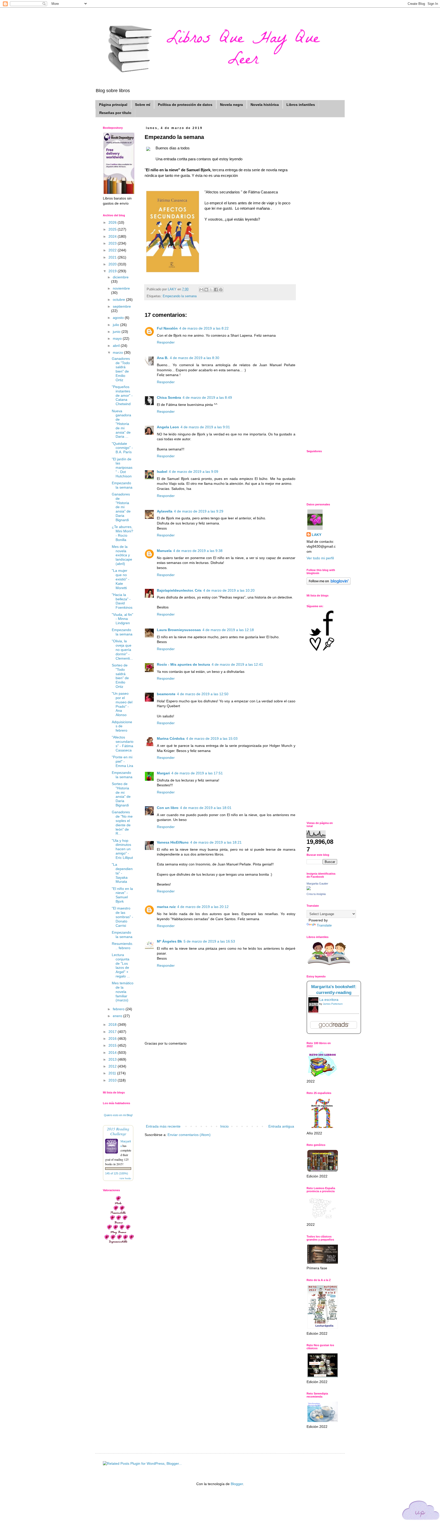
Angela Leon (168, 427)
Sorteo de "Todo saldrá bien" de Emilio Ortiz (120, 676)
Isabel (162, 472)
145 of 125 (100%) (116, 1173)
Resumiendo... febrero (122, 946)
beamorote (166, 694)
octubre (119, 299)
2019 (113, 271)
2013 (113, 1059)
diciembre (121, 277)
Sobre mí (142, 105)
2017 (113, 1032)
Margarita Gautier (317, 883)
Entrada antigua (281, 1126)
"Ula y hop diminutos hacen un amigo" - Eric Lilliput (122, 849)
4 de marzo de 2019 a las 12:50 (202, 694)
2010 (113, 1080)
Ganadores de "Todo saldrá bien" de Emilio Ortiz (121, 369)
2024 (113, 236)
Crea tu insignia (316, 893)
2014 (113, 1052)
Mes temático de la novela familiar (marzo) (122, 991)
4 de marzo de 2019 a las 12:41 (237, 664)
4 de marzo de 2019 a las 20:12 (203, 907)
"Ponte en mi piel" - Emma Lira (122, 761)
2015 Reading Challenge (118, 1131)
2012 (113, 1066)
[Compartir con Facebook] (215, 289)
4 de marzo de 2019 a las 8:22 (204, 328)
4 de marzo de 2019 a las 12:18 (228, 630)
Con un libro (167, 808)
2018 (113, 1024)
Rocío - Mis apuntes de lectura (183, 664)
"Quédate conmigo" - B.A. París (122, 448)
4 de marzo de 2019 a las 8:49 (207, 397)
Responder (166, 342)
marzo (118, 352)
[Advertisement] (220, 1085)
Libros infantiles (300, 105)
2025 (113, 229)
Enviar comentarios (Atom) (189, 1135)
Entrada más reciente (163, 1126)
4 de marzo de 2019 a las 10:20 (229, 590)
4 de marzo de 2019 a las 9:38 (198, 551)
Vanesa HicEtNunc (173, 842)
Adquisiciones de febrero (122, 726)
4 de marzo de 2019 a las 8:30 (194, 358)
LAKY (316, 535)
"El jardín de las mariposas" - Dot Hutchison (122, 467)
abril (117, 346)
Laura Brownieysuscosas (179, 630)
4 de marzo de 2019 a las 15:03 (212, 738)
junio (117, 332)
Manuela (164, 551)
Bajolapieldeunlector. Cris (179, 590)
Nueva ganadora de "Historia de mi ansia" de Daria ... (121, 424)
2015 (113, 1045)
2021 (113, 257)
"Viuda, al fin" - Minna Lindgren (122, 619)
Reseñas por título (115, 113)
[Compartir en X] (211, 289)
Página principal (113, 105)
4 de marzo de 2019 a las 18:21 (216, 842)
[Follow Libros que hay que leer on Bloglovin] (329, 583)
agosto (119, 318)
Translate (324, 925)
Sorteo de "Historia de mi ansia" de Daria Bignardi (121, 794)
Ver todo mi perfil (320, 558)
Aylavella (164, 511)
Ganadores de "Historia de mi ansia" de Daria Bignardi (121, 507)
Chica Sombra (169, 397)
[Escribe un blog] (206, 289)
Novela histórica (265, 105)
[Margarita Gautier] (309, 889)
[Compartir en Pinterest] (220, 289)
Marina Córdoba (171, 738)
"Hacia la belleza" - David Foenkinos (122, 601)
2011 (112, 1073)
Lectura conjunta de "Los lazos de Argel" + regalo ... (121, 965)
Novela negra (231, 105)
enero (118, 1016)
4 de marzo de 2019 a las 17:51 (197, 773)
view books (125, 1178)
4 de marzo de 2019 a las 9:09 (193, 472)
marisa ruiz (166, 907)
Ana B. (162, 358)
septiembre (122, 306)
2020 (113, 264)
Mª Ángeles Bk (169, 941)
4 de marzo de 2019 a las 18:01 (205, 808)
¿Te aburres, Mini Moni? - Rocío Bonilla (122, 533)
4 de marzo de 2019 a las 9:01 (205, 427)
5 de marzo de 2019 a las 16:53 (209, 941)
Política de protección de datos (185, 105)
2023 (113, 243)
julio (116, 325)
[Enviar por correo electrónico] (201, 289)
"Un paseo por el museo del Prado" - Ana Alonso (122, 704)
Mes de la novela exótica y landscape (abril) (122, 555)
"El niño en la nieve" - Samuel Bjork (122, 895)
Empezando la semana (180, 296)
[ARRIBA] (421, 1511)
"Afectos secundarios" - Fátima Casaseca (122, 743)
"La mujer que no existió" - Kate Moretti (120, 579)
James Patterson (333, 1003)
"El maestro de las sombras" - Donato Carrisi (122, 916)
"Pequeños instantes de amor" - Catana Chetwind (122, 395)
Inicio (224, 1126)
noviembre (121, 288)
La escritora (328, 1000)
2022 (113, 250)
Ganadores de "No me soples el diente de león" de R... (122, 822)
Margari (163, 773)
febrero (119, 1009)
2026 (113, 222)
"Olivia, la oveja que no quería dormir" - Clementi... (122, 649)
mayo (118, 338)
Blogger (237, 1484)
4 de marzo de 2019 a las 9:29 (198, 511)
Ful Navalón (167, 328)
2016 (113, 1038)
